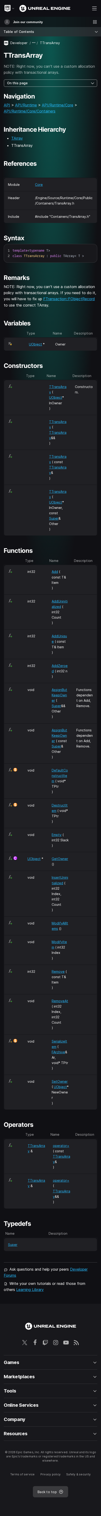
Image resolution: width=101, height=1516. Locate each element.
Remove (58, 971)
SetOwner (60, 1081)
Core (39, 185)
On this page (17, 83)
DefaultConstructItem (60, 775)
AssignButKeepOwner (59, 695)
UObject (35, 344)
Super (53, 518)
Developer (19, 43)
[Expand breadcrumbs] (34, 43)
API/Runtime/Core (57, 105)
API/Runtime (26, 105)
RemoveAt (60, 1001)
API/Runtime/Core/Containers (29, 111)
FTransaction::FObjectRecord (69, 298)
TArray (17, 138)
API (7, 105)
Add (55, 572)
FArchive (58, 1052)
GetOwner (60, 859)
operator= (61, 1146)
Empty (57, 835)
